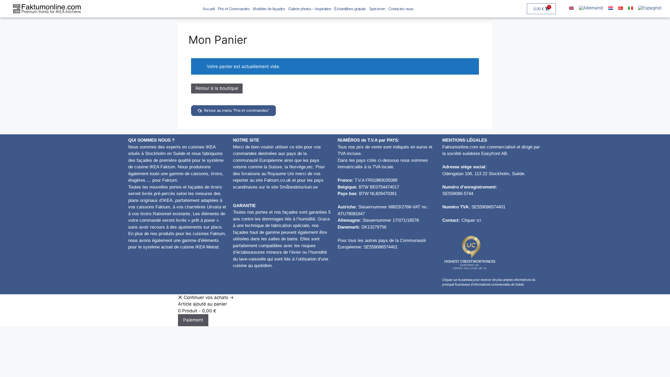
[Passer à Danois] (621, 8)
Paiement (193, 320)
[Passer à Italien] (630, 8)
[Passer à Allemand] (591, 8)
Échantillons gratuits (350, 9)
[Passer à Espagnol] (649, 8)
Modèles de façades (269, 9)
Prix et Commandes (234, 9)
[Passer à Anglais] (571, 8)
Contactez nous (401, 9)
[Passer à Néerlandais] (611, 8)
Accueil (209, 9)
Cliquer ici (471, 220)
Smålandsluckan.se (299, 187)
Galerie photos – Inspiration (309, 9)
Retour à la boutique (217, 88)
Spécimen (377, 9)
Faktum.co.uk (277, 180)
